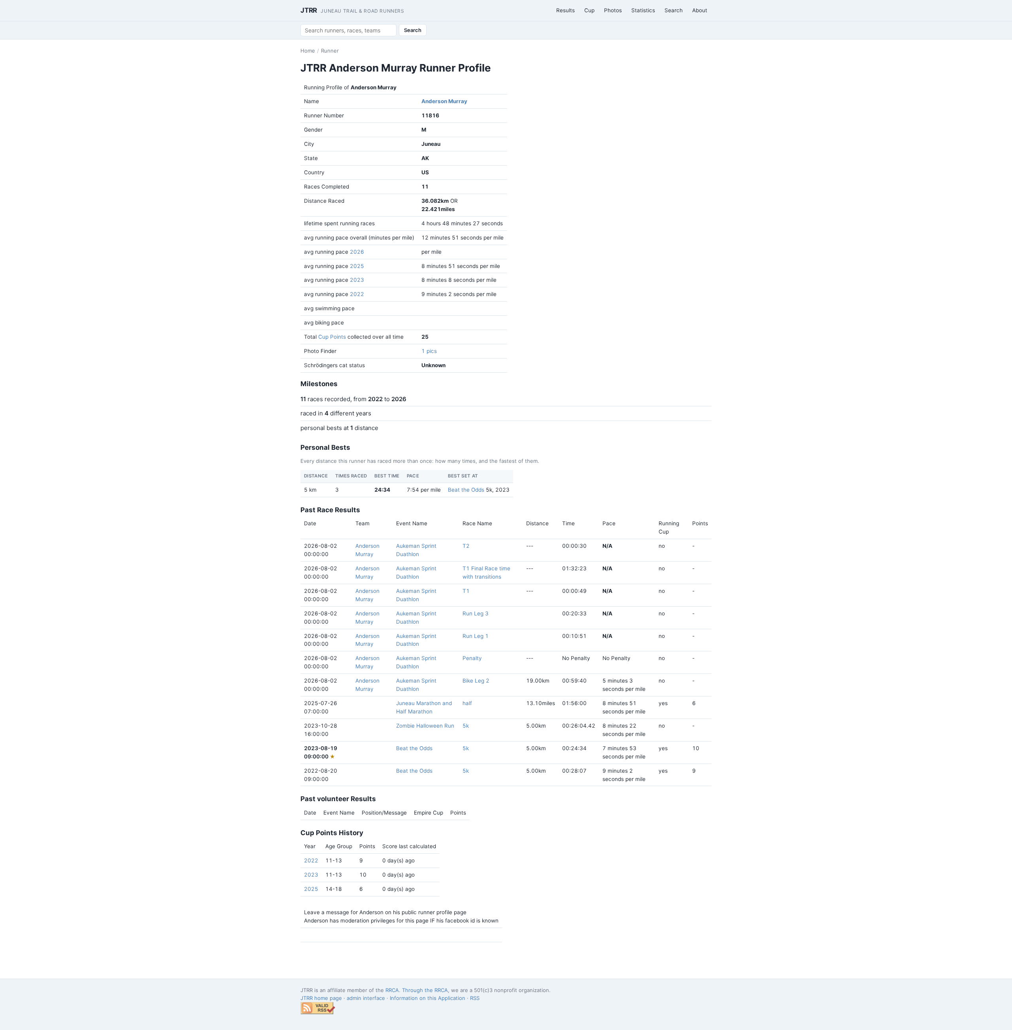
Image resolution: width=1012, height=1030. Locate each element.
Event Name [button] (411, 523)
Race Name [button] (477, 523)
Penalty (472, 658)
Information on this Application (427, 998)
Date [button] (310, 523)
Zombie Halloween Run (425, 726)
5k (466, 726)
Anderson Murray (444, 101)
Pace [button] (609, 523)
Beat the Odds (466, 490)
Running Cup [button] (669, 527)
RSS (475, 998)
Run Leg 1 (476, 636)
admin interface (366, 998)
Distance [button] (537, 523)
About (699, 10)
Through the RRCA (425, 990)
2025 (357, 266)
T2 (466, 546)
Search (674, 10)
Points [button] (700, 523)
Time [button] (568, 523)
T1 (466, 591)
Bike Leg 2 (476, 680)
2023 (357, 280)
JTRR (352, 10)
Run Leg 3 (476, 613)
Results (565, 10)
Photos (613, 10)
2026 (357, 252)
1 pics (429, 351)
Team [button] (362, 523)
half (467, 703)
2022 (357, 294)
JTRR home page (321, 998)
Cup (589, 10)
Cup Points (332, 337)
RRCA (392, 990)
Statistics (643, 10)
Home (307, 50)
